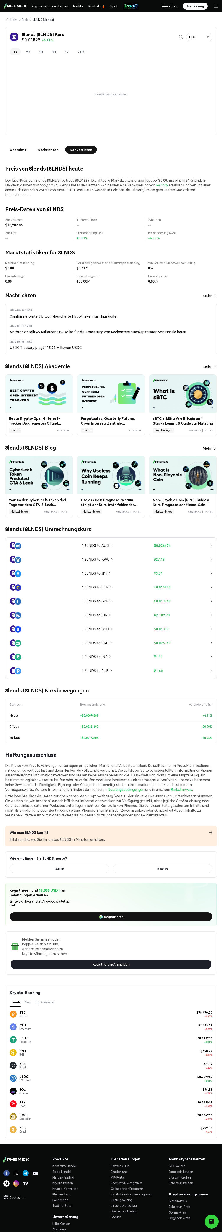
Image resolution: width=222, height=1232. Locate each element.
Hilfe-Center (61, 1223)
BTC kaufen (177, 1166)
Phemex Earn (61, 1194)
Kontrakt (94, 6)
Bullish (59, 869)
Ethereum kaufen (181, 1183)
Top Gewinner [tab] (44, 1002)
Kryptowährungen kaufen (50, 6)
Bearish (162, 869)
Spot (114, 6)
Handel (15, 430)
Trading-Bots (62, 1205)
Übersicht (18, 149)
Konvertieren (81, 149)
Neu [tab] (28, 1002)
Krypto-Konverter (65, 1188)
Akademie (59, 1229)
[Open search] (180, 37)
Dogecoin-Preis (180, 1218)
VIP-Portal (118, 1177)
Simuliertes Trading (124, 1211)
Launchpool (60, 1200)
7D (28, 52)
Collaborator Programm (127, 1188)
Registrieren (114, 917)
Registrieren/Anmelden (111, 964)
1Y (67, 52)
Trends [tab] (15, 1002)
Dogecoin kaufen (181, 1171)
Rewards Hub (120, 1166)
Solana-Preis (178, 1212)
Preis (25, 20)
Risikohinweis (181, 789)
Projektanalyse (164, 430)
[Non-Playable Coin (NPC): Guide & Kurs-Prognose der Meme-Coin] (183, 475)
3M (54, 52)
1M (41, 52)
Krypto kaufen (62, 1183)
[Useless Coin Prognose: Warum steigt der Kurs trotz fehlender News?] (111, 475)
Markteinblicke (19, 511)
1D (15, 52)
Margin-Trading (63, 1177)
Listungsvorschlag (124, 1205)
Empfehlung (119, 1171)
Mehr (207, 296)
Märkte (78, 6)
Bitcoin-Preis (178, 1201)
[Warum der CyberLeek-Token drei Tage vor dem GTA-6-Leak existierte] (39, 475)
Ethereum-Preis (180, 1207)
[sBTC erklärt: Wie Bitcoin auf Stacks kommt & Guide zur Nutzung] (183, 394)
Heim (13, 20)
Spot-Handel (61, 1171)
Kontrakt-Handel (64, 1166)
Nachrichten (48, 149)
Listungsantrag (122, 1200)
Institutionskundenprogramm (131, 1194)
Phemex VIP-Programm (126, 1183)
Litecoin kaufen (180, 1177)
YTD (81, 52)
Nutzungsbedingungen (126, 789)
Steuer (116, 1217)
